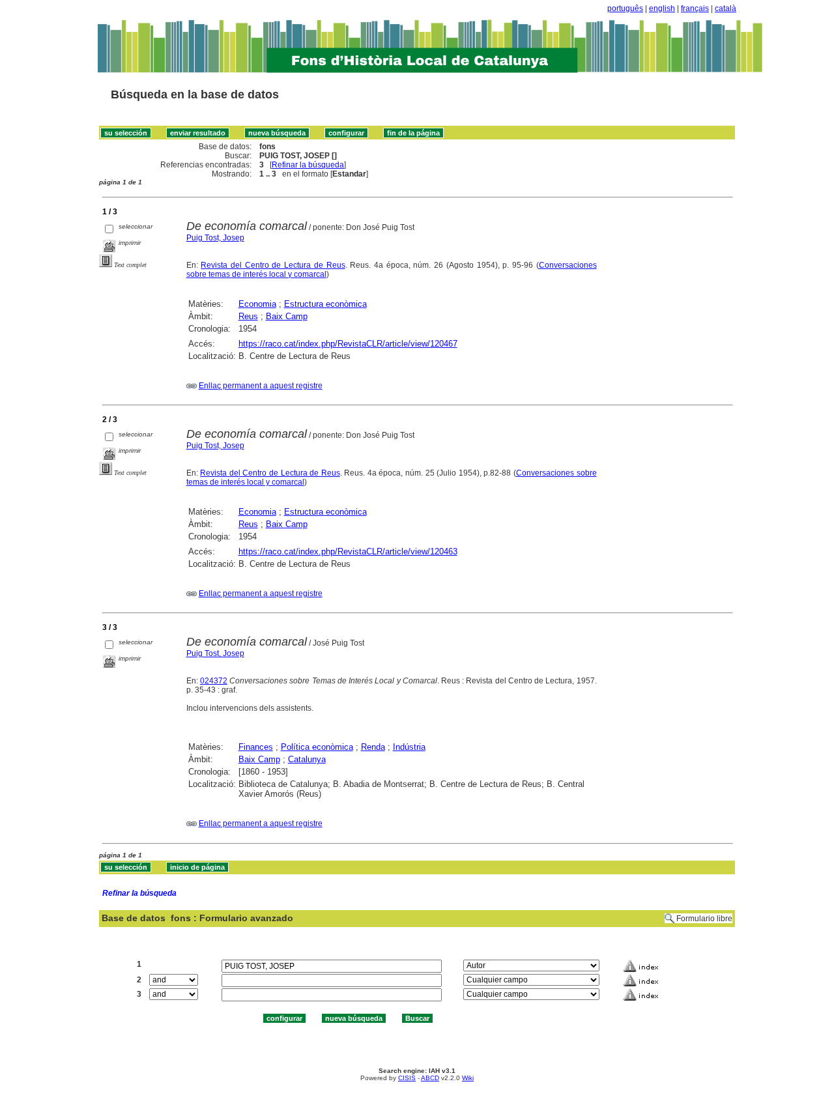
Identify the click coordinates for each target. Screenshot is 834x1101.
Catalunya (307, 759)
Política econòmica (317, 747)
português (625, 8)
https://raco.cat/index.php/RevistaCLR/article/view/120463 (347, 551)
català (725, 8)
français (695, 8)
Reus (248, 316)
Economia (257, 304)
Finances (255, 747)
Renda (373, 747)
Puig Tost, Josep (215, 237)
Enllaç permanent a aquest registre (261, 385)
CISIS (407, 1077)
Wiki (468, 1077)
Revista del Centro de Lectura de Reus (273, 265)
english (662, 8)
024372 (213, 680)
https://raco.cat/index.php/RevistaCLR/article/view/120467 (347, 344)
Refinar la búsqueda (308, 164)
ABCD (430, 1077)
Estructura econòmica (325, 304)
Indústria (409, 747)
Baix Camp (287, 316)
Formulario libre (704, 918)
